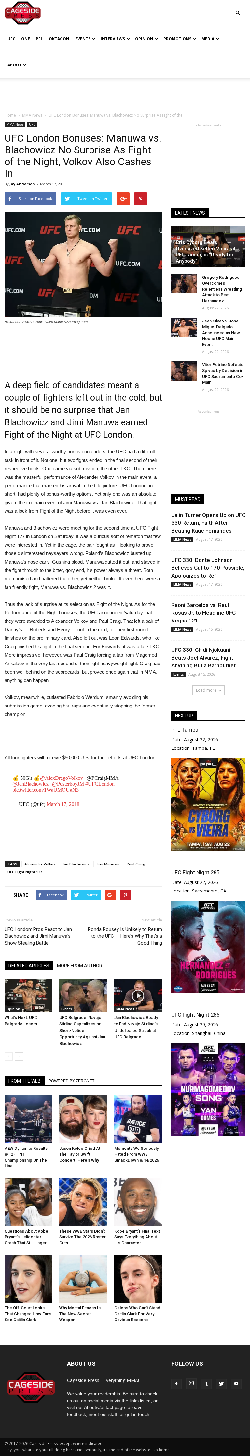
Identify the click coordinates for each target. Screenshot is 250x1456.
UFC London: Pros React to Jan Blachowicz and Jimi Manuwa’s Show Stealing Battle (38, 936)
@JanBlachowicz (30, 784)
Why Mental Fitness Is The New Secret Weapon (80, 1314)
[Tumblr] (206, 1384)
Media (207, 39)
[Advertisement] (125, 92)
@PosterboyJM (68, 784)
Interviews (113, 39)
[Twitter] (221, 1384)
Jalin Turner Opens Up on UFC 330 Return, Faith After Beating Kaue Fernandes (208, 523)
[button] (237, 8)
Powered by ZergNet (71, 1081)
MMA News (15, 124)
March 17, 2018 (63, 804)
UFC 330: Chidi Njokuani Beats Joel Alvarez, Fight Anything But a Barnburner (203, 658)
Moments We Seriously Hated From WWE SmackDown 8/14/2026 (136, 1154)
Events (82, 39)
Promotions (177, 39)
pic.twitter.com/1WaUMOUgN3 (45, 789)
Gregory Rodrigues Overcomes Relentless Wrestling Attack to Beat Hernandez (222, 289)
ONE (25, 39)
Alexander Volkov (39, 864)
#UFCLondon (100, 784)
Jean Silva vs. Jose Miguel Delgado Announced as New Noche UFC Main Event (221, 333)
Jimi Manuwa (107, 864)
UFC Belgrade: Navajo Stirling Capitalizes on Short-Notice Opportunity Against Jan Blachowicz (82, 1030)
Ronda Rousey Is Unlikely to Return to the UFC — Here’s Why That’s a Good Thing (125, 936)
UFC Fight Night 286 (195, 1014)
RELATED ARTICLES (28, 965)
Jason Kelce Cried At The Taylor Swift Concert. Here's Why (79, 1154)
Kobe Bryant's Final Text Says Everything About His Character (137, 1237)
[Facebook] (176, 1384)
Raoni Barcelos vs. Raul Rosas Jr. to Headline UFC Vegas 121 (203, 613)
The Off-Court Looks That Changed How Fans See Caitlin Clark (28, 1314)
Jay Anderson (22, 183)
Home (10, 115)
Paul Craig (136, 864)
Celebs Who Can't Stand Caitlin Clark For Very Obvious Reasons (137, 1314)
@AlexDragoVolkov (61, 778)
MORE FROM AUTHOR (79, 965)
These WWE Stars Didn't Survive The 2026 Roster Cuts (82, 1237)
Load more (206, 690)
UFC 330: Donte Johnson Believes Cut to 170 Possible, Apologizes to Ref (207, 568)
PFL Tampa (184, 729)
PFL (39, 39)
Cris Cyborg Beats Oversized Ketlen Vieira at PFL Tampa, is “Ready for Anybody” (206, 251)
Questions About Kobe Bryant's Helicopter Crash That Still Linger (26, 1237)
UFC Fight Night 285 (195, 872)
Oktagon (59, 39)
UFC (11, 39)
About (14, 65)
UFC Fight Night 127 (24, 871)
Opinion (144, 39)
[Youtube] (236, 1384)
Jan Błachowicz (75, 864)
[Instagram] (191, 1383)
